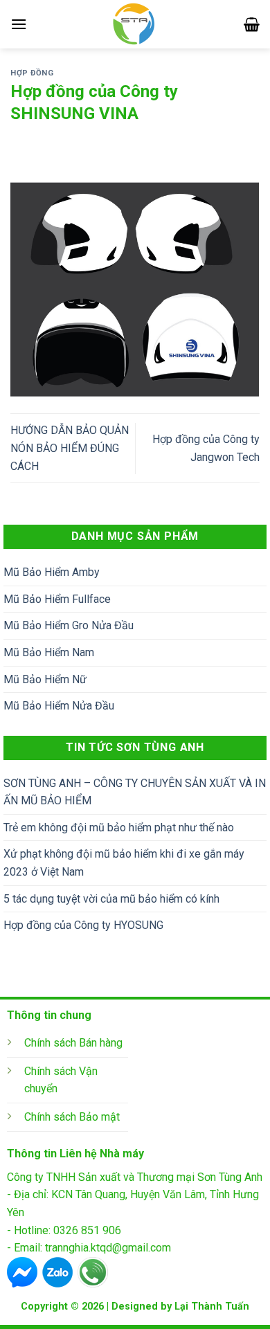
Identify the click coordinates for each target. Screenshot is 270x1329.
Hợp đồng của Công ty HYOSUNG (83, 925)
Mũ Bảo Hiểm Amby (51, 572)
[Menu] (18, 24)
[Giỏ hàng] (252, 24)
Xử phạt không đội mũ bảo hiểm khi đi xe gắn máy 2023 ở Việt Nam (123, 862)
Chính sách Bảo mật (72, 1116)
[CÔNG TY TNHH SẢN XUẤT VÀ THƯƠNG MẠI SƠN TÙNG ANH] (135, 24)
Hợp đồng (31, 73)
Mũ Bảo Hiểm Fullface (57, 599)
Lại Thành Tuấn (211, 1306)
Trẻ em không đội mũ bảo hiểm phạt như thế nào (118, 827)
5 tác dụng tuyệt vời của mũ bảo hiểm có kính (111, 898)
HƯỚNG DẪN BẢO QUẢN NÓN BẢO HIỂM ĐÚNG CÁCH (69, 448)
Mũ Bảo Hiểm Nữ (45, 679)
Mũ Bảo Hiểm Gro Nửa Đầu (68, 625)
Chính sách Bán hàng (73, 1042)
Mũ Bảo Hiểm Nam (48, 652)
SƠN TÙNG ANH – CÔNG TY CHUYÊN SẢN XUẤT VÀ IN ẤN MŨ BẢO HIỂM (134, 792)
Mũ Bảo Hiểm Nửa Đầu (58, 705)
